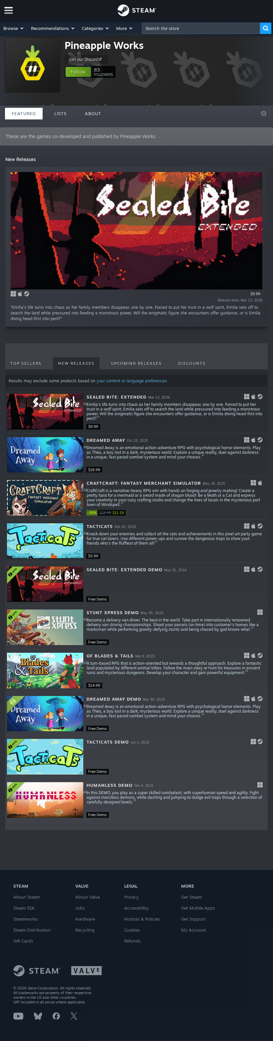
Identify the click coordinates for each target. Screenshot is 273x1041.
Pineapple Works (104, 45)
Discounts (192, 363)
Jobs (80, 908)
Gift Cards (23, 941)
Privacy (131, 897)
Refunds (132, 941)
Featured (24, 113)
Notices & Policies (142, 919)
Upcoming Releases (136, 363)
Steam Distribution (32, 930)
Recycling (85, 930)
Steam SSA (24, 908)
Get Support (193, 919)
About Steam (26, 897)
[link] (106, 513)
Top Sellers (26, 363)
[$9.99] (45, 412)
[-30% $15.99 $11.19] (45, 498)
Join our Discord (83, 59)
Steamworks (25, 919)
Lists (60, 113)
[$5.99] (45, 541)
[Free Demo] (45, 584)
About (93, 113)
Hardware (85, 919)
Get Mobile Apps (198, 908)
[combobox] (201, 28)
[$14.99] (45, 670)
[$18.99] (45, 455)
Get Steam (191, 897)
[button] (14, 28)
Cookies (132, 930)
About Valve (87, 897)
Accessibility (136, 908)
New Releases (76, 363)
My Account (193, 930)
